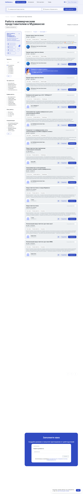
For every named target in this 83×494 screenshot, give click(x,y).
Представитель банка (32, 205)
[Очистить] (38, 9)
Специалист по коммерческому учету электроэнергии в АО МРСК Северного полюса (39, 130)
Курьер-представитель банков (35, 35)
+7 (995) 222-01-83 (37, 72)
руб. (18, 62)
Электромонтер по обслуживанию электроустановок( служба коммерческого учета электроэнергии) (38, 168)
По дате (35, 31)
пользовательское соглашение (56, 458)
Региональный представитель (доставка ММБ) (39, 241)
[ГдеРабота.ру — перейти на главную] (9, 2)
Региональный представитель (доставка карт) (39, 223)
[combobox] (23, 9)
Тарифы (49, 2)
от (8, 62)
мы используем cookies (63, 491)
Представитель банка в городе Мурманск (38, 187)
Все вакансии (31, 2)
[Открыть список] (40, 9)
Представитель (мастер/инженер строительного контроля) (35, 149)
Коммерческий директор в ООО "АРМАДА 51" (39, 95)
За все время (42, 31)
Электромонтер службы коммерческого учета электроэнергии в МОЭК (39, 112)
